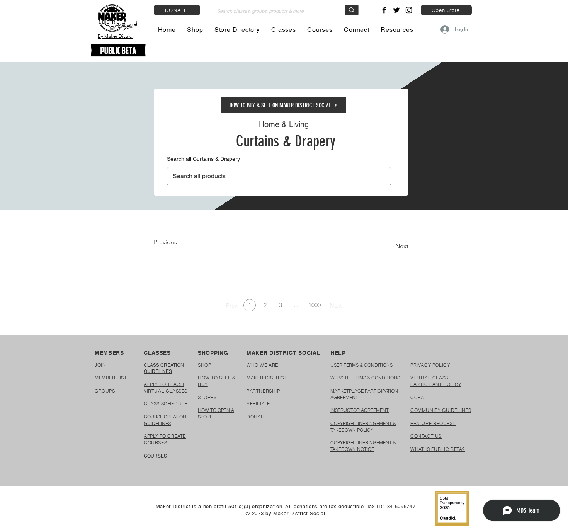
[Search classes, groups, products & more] (351, 10)
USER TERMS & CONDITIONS (361, 365)
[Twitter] (396, 10)
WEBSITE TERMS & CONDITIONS (365, 378)
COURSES (155, 456)
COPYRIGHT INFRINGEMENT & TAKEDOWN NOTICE (363, 446)
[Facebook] (384, 10)
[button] (195, 29)
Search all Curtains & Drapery (203, 159)
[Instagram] (409, 10)
